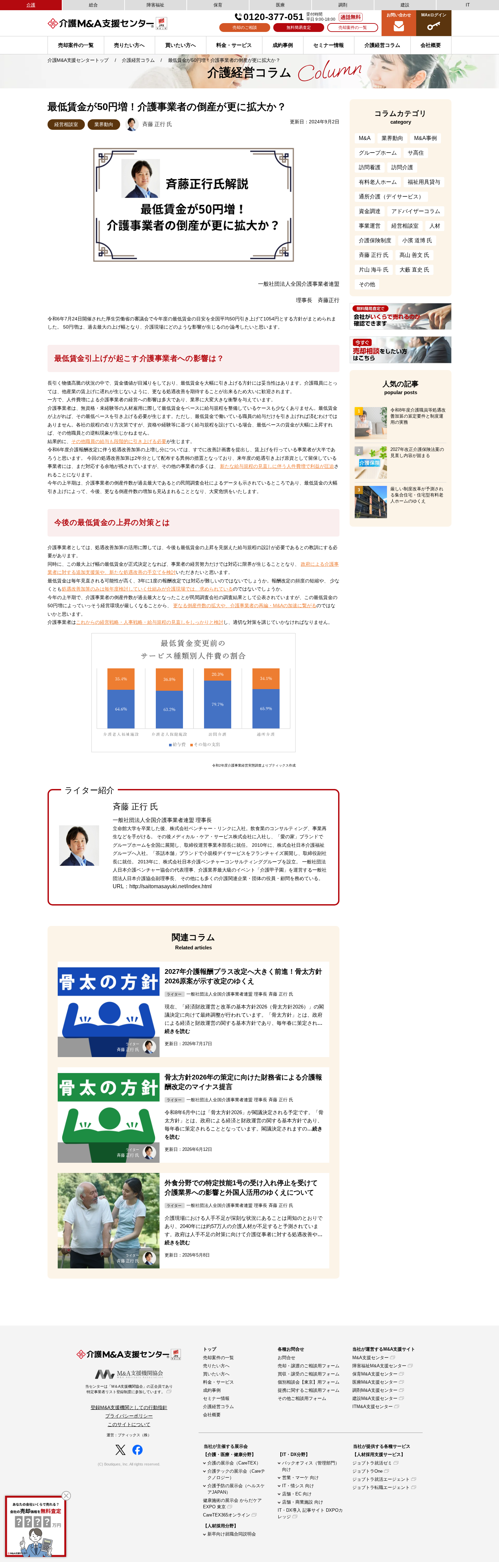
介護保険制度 (375, 240)
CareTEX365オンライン (226, 1514)
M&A (365, 138)
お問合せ (286, 1357)
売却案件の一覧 (352, 27)
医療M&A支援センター (375, 1382)
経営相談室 (66, 124)
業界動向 (103, 124)
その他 (367, 284)
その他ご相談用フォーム (302, 1398)
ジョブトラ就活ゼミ (372, 1463)
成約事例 (283, 45)
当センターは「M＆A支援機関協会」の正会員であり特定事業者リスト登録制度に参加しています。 (129, 1389)
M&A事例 (425, 138)
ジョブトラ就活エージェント (381, 1479)
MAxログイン (433, 15)
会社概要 (212, 1414)
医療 (280, 4)
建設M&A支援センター (375, 1398)
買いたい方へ (180, 45)
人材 (434, 226)
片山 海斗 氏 (374, 270)
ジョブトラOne (367, 1471)
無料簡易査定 (299, 27)
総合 (93, 4)
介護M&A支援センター (124, 23)
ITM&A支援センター (372, 1406)
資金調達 (370, 211)
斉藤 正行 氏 (374, 255)
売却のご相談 (245, 27)
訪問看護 (370, 167)
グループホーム (378, 153)
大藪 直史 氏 (414, 270)
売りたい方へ (129, 45)
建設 (405, 4)
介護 (30, 4)
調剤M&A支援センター (375, 1390)
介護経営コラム (382, 45)
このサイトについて (129, 1424)
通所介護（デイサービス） (391, 196)
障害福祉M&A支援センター (379, 1365)
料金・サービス (234, 45)
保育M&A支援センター (375, 1373)
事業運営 (370, 226)
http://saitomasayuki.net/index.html (170, 886)
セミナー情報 (328, 45)
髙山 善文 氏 (414, 255)
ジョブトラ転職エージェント (381, 1487)
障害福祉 (155, 4)
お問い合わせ (399, 15)
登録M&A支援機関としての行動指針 (129, 1407)
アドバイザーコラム (415, 211)
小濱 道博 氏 (417, 240)
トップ (209, 1349)
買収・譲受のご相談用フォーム (308, 1373)
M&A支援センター (370, 1357)
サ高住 (416, 153)
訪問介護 (402, 167)
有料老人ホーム (378, 182)
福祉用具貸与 (424, 182)
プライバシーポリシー (129, 1416)
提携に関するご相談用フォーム (308, 1390)
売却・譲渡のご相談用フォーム (308, 1365)
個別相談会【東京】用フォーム (308, 1382)
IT (468, 4)
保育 (218, 4)
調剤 (342, 4)
